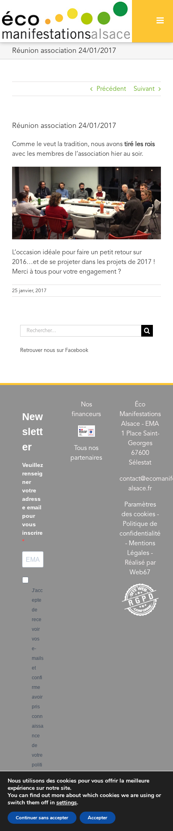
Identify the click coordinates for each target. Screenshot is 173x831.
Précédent (111, 89)
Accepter (97, 817)
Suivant (144, 89)
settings (66, 802)
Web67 (140, 572)
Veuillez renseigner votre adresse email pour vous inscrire (32, 499)
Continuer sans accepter (42, 817)
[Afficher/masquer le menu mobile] (161, 20)
